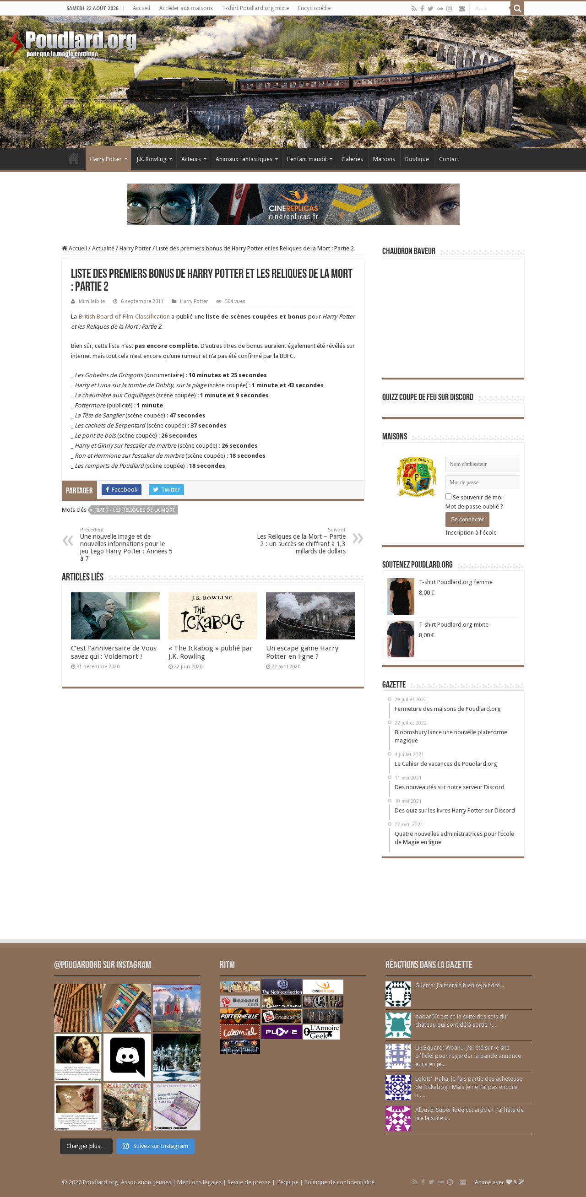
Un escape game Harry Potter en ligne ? (302, 652)
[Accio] (517, 8)
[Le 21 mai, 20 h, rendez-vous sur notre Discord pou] (127, 1107)
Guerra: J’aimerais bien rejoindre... (459, 985)
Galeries (352, 159)
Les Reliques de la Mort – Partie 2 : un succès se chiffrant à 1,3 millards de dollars (301, 541)
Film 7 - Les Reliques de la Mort (134, 510)
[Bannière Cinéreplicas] (293, 203)
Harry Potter (106, 159)
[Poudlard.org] (74, 41)
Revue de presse (249, 1182)
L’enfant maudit (307, 159)
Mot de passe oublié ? (474, 506)
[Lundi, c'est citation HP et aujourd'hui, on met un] (78, 1107)
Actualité (103, 248)
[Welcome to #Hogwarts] (78, 1008)
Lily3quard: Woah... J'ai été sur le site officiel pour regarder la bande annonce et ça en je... (468, 1055)
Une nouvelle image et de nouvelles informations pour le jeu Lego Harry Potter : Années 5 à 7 (126, 544)
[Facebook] (422, 8)
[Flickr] (440, 8)
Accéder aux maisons (186, 8)
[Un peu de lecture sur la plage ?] (127, 1008)
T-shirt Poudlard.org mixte (255, 8)
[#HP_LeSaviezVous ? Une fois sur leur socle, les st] (177, 1057)
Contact (449, 159)
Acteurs (191, 159)
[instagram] (449, 8)
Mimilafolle (92, 301)
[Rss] (414, 8)
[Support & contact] (462, 8)
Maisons (384, 159)
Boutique (417, 159)
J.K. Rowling (151, 159)
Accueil (141, 8)
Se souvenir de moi (477, 497)
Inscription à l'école (471, 532)
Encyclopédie (314, 8)
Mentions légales (199, 1182)
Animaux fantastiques (244, 159)
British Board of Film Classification (124, 316)
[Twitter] (430, 8)
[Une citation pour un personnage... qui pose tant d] (78, 1057)
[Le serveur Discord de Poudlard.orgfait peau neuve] (127, 1057)
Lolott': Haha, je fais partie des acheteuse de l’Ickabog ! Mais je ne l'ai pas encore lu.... (468, 1087)
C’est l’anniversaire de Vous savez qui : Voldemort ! (114, 652)
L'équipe (287, 1182)
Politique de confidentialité (339, 1182)
